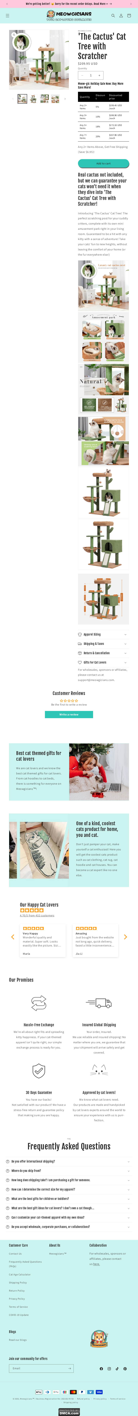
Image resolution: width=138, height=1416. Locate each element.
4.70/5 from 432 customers (37, 915)
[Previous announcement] (7, 4)
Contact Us (15, 1253)
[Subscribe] (69, 1368)
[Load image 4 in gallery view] (55, 98)
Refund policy (83, 1398)
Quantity (82, 68)
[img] (71, 910)
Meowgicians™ (57, 1253)
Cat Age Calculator (20, 1274)
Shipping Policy (18, 1282)
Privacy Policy (17, 1298)
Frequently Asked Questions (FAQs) (25, 1264)
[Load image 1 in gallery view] (22, 98)
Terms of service (117, 1398)
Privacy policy (100, 1398)
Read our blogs (18, 1339)
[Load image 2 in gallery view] (33, 98)
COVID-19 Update (19, 1314)
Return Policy (17, 1290)
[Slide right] (65, 99)
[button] (8, 16)
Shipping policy (70, 1402)
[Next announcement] (131, 4)
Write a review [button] (68, 714)
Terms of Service (18, 1306)
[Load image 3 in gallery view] (44, 98)
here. (96, 1264)
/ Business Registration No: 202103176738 (54, 1398)
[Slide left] (13, 99)
